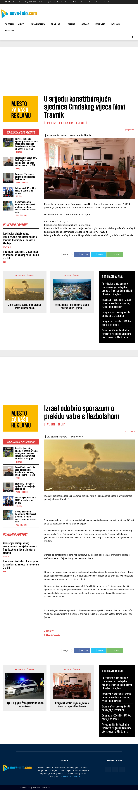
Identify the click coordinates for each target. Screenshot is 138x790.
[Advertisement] (69, 67)
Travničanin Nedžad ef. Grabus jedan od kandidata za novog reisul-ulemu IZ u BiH (26, 161)
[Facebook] (118, 2)
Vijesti (80, 123)
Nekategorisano (22, 183)
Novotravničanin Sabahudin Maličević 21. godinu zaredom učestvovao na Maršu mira (26, 207)
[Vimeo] (129, 2)
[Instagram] (122, 2)
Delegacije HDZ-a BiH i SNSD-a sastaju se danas (25, 190)
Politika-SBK (66, 123)
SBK (17, 169)
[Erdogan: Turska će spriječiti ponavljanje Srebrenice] (8, 178)
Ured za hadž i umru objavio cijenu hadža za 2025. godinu (72, 306)
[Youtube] (133, 2)
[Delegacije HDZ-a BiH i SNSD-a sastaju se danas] (8, 192)
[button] (132, 37)
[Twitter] (126, 2)
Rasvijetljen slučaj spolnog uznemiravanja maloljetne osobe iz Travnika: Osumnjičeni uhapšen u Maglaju (26, 143)
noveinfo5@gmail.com (71, 776)
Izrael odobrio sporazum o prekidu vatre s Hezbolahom (24, 306)
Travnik (19, 152)
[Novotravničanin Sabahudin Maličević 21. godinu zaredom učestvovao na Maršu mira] (8, 206)
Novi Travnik (21, 215)
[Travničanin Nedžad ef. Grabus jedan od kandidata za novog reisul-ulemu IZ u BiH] (8, 161)
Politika (19, 196)
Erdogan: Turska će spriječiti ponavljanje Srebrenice (25, 177)
